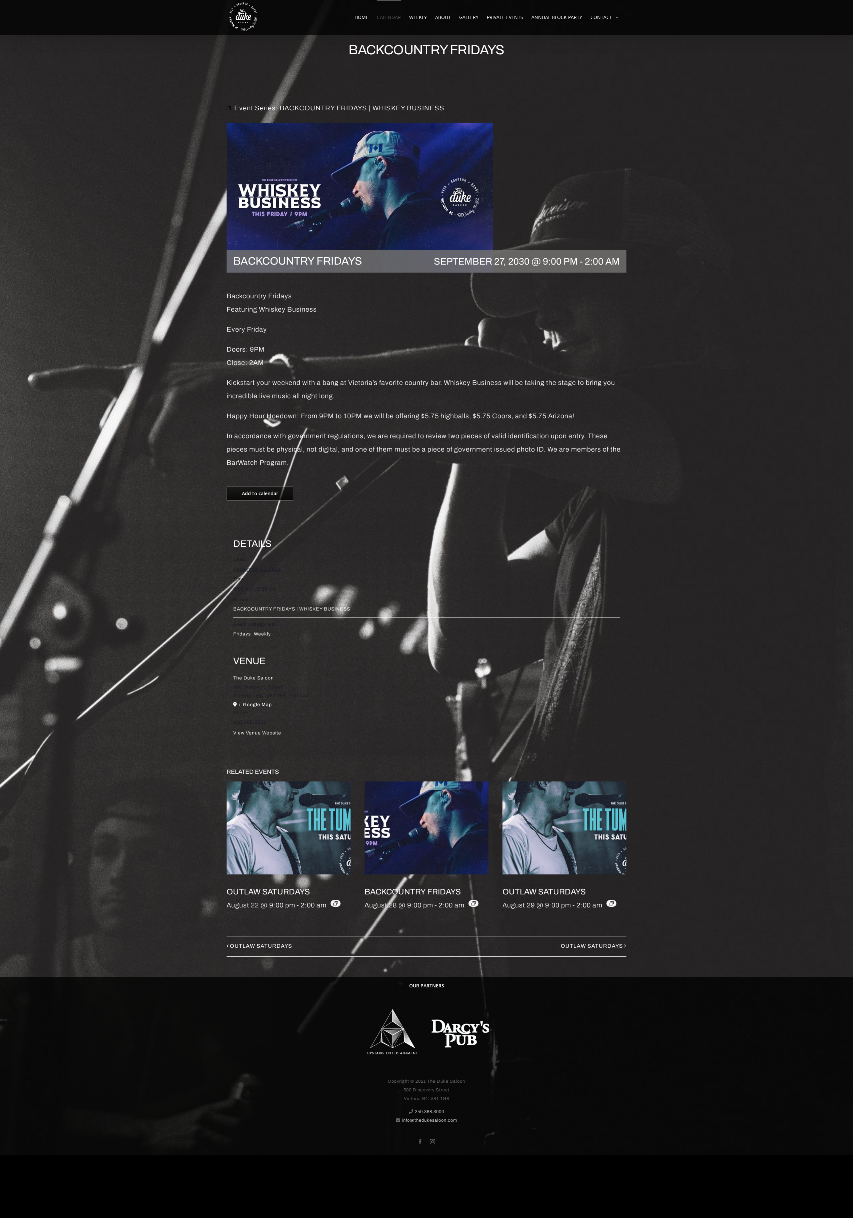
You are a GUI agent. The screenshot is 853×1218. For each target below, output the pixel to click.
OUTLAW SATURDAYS (268, 891)
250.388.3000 (429, 1111)
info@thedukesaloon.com (429, 1120)
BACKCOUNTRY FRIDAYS (413, 891)
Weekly (262, 633)
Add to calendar (260, 493)
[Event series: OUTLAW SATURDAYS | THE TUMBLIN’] (335, 903)
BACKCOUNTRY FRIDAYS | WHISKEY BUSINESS (291, 609)
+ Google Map (255, 704)
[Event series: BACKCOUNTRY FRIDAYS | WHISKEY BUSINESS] (473, 903)
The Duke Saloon (253, 677)
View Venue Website (257, 732)
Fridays (242, 633)
